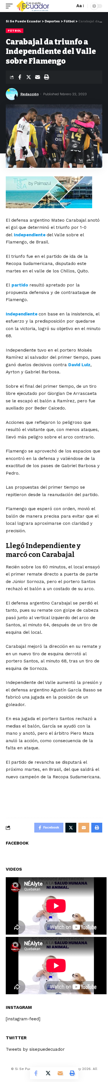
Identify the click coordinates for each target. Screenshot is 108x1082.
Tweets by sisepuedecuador (35, 1049)
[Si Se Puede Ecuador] (33, 6)
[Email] (37, 77)
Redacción (29, 94)
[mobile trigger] (11, 6)
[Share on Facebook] (20, 77)
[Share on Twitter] (28, 77)
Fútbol (14, 30)
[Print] (46, 77)
